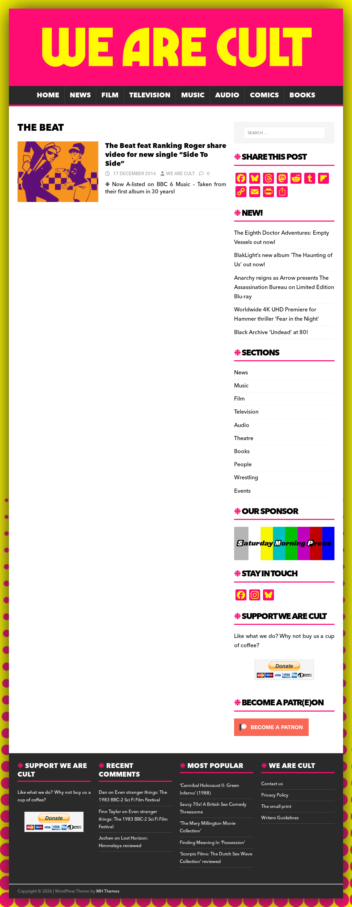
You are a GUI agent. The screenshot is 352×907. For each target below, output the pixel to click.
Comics (264, 95)
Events (242, 491)
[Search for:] (284, 133)
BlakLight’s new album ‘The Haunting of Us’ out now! (283, 259)
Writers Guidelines (280, 818)
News (80, 95)
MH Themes (107, 891)
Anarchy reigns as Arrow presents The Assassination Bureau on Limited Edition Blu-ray (284, 287)
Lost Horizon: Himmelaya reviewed (123, 842)
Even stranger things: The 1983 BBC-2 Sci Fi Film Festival (133, 796)
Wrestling (246, 477)
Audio (227, 95)
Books (302, 95)
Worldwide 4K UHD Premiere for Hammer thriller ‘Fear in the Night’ (276, 314)
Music (193, 95)
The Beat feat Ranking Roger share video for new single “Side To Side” (165, 155)
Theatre (243, 438)
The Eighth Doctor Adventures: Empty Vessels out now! (281, 237)
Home (48, 95)
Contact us (272, 784)
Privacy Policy (274, 795)
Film (110, 95)
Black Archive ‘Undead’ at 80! (271, 332)
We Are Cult (180, 174)
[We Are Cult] (176, 81)
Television (149, 95)
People (243, 464)
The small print (276, 806)
